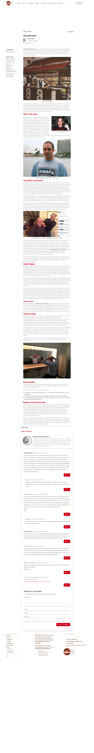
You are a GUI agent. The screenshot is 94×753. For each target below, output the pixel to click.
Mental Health (27, 31)
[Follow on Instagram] (68, 636)
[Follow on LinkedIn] (64, 636)
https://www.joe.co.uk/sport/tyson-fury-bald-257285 (37, 581)
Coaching (30, 3)
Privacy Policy (41, 651)
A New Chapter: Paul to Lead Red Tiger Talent (10, 60)
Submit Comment (63, 624)
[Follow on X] (72, 636)
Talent (23, 3)
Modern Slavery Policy (43, 655)
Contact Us (60, 3)
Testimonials (50, 3)
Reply (67, 475)
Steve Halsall (45, 437)
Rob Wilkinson (28, 453)
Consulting (42, 3)
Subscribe (79, 3)
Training (37, 3)
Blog (55, 3)
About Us (18, 3)
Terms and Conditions (43, 653)
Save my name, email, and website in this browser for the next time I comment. (45, 621)
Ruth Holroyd (28, 531)
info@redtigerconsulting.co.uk (74, 641)
